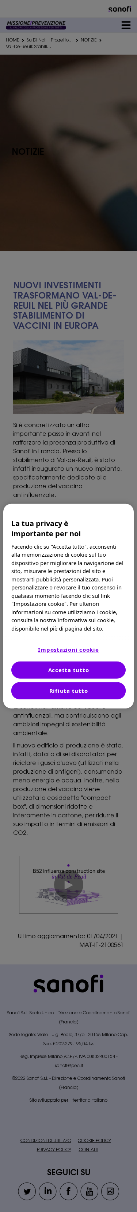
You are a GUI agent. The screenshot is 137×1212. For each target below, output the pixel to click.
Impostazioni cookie (68, 649)
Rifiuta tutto (68, 690)
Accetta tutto (68, 670)
